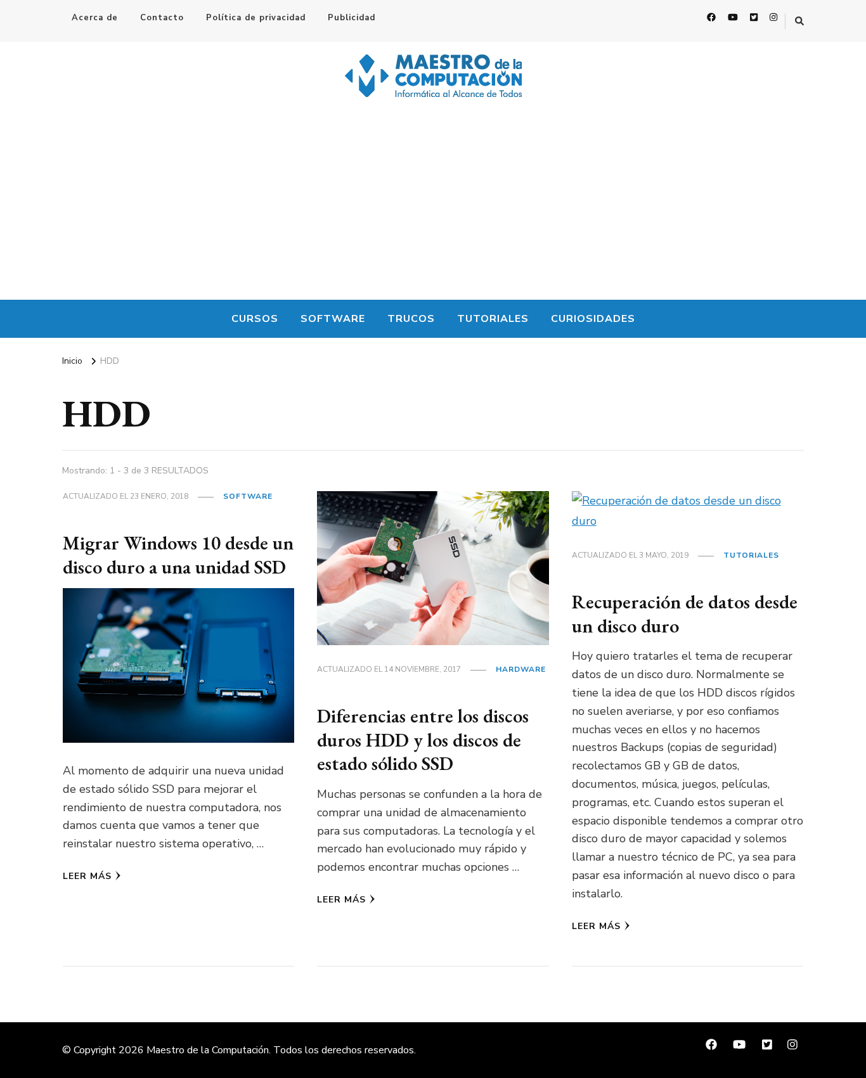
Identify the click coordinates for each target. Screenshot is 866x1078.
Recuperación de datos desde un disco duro (685, 613)
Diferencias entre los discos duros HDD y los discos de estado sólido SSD (423, 739)
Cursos (254, 319)
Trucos (411, 319)
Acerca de (95, 17)
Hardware (521, 669)
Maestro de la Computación (207, 1050)
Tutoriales (493, 319)
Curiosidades (593, 319)
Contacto (162, 17)
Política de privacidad (256, 17)
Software (333, 319)
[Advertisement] (433, 204)
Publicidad (351, 17)
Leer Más (87, 876)
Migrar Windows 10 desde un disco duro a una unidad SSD (178, 554)
